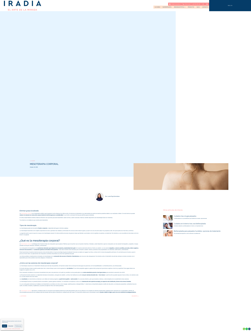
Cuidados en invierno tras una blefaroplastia (190, 224)
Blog (198, 7)
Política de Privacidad (16, 328)
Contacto (205, 7)
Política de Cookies (7, 328)
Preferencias (18, 326)
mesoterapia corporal (26, 213)
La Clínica (157, 7)
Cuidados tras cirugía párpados (185, 216)
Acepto (4, 326)
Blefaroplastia (167, 7)
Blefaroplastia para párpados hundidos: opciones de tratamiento (197, 231)
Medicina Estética (179, 7)
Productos (191, 7)
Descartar (10, 326)
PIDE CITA (230, 5)
